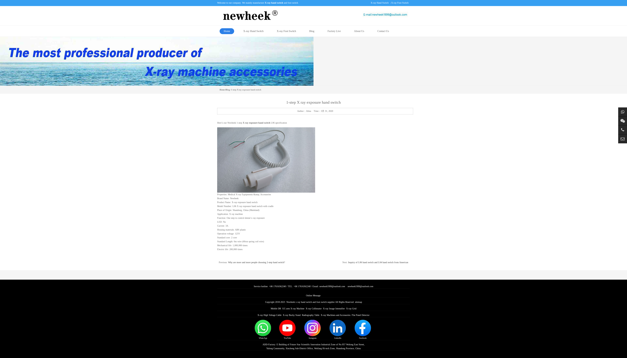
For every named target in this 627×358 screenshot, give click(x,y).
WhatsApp (263, 338)
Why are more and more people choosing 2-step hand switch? (256, 262)
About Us (359, 31)
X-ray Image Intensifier (334, 308)
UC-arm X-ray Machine (293, 308)
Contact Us (383, 31)
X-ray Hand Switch (380, 3)
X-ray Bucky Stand (292, 315)
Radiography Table (310, 315)
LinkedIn (337, 338)
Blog (311, 31)
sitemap (358, 302)
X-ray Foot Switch (400, 3)
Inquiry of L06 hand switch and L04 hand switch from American (378, 262)
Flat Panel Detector (361, 315)
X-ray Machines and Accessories (335, 315)
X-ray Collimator (314, 308)
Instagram (312, 338)
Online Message (313, 295)
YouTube (287, 338)
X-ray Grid (351, 308)
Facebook (363, 338)
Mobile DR (276, 308)
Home (227, 31)
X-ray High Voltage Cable (269, 315)
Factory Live (334, 31)
